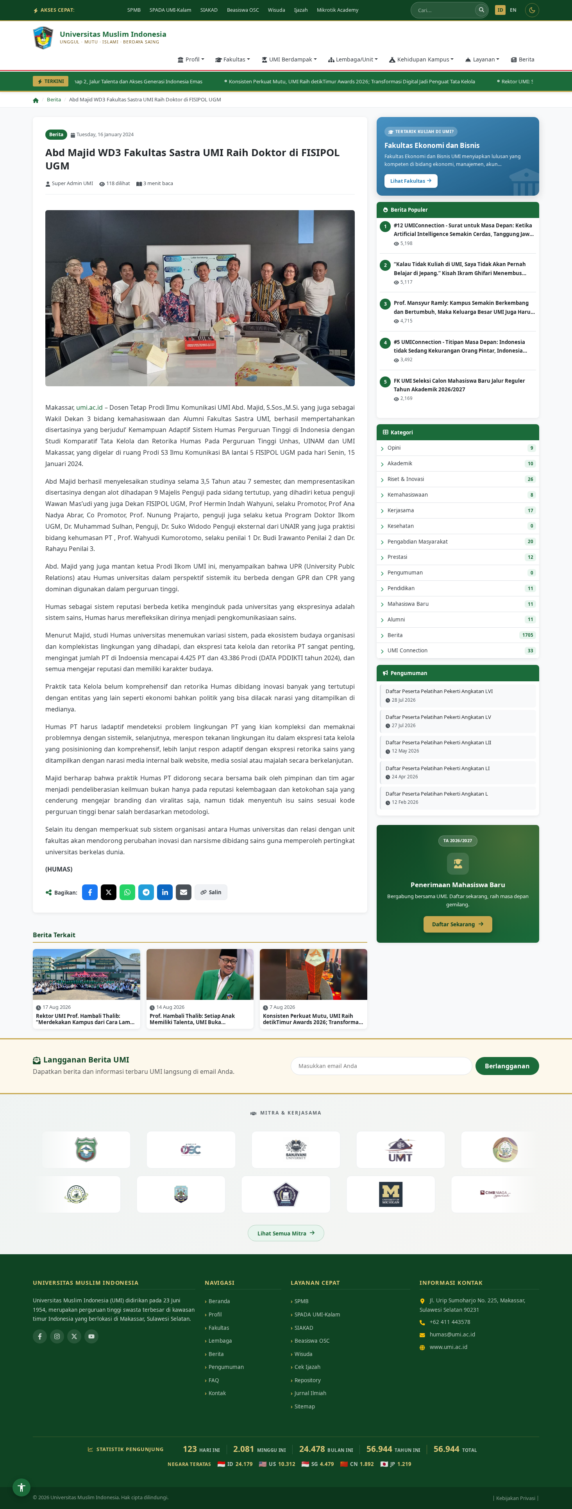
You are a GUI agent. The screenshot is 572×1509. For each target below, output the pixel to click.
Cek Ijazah (307, 1366)
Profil (215, 1314)
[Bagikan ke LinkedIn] (165, 892)
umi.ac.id (89, 407)
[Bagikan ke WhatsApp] (127, 892)
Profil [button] (193, 59)
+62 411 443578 (450, 1321)
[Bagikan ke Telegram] (146, 892)
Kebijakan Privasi (515, 1498)
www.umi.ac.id (448, 1347)
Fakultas (219, 1327)
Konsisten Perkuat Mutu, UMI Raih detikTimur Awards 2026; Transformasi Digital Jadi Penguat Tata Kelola (327, 81)
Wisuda (276, 10)
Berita (526, 59)
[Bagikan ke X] (108, 892)
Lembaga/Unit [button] (354, 59)
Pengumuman (226, 1366)
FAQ (214, 1380)
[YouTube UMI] (91, 1336)
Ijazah (301, 10)
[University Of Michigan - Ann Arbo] (408, 1193)
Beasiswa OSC (243, 10)
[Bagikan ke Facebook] (90, 892)
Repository (308, 1380)
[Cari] (481, 10)
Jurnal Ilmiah (310, 1393)
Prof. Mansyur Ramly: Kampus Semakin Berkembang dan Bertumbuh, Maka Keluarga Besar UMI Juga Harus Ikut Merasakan (463, 307)
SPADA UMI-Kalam (170, 10)
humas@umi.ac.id (452, 1334)
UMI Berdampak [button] (290, 59)
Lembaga (220, 1340)
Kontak (217, 1393)
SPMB (134, 10)
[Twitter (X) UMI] (74, 1336)
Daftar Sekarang (453, 924)
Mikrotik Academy (337, 10)
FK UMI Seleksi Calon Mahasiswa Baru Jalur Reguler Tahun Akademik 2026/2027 (459, 385)
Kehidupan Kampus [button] (423, 59)
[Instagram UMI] (57, 1336)
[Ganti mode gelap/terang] (532, 10)
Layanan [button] (484, 59)
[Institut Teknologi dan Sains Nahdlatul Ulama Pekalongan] (94, 1193)
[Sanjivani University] (278, 1149)
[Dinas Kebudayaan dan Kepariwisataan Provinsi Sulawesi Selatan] (487, 1149)
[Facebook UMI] (40, 1336)
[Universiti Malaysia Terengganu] (383, 1149)
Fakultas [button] (234, 59)
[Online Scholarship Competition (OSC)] (173, 1149)
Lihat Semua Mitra (281, 1233)
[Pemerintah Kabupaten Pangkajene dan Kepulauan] (68, 1149)
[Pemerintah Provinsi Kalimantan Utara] (199, 1193)
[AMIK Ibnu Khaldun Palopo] (304, 1193)
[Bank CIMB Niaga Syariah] (513, 1193)
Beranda (219, 1301)
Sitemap (305, 1406)
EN (513, 10)
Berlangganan (507, 1066)
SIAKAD (209, 10)
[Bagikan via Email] (183, 892)
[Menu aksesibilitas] (21, 1487)
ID (500, 10)
